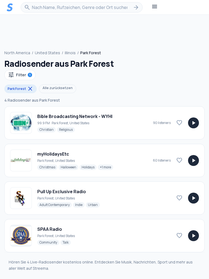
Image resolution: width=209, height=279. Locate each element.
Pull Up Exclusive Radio (61, 192)
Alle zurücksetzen (57, 88)
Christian (47, 129)
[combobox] (82, 7)
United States (47, 52)
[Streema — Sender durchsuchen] (9, 7)
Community (49, 242)
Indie (80, 204)
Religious (67, 129)
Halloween (69, 167)
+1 (106, 167)
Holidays (89, 167)
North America (17, 52)
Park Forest (20, 89)
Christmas (48, 167)
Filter (19, 75)
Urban (94, 204)
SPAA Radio (49, 229)
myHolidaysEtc (53, 154)
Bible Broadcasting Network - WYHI (74, 116)
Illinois (70, 52)
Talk (67, 242)
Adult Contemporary (55, 204)
